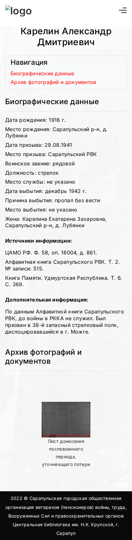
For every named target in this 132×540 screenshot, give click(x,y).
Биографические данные (42, 73)
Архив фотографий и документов (53, 82)
